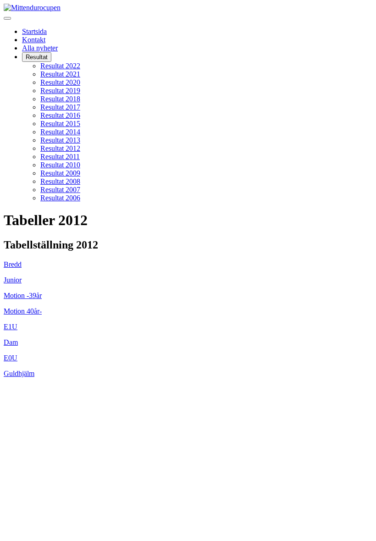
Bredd (13, 264)
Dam (11, 342)
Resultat (37, 57)
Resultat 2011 (60, 156)
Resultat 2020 (60, 82)
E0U (10, 358)
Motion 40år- (23, 311)
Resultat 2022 (60, 66)
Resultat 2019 (60, 90)
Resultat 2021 (60, 74)
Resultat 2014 (60, 132)
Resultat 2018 (60, 99)
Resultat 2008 (60, 181)
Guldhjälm (19, 373)
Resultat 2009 (60, 173)
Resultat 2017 (60, 107)
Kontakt (33, 40)
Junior (13, 280)
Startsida (34, 31)
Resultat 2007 (60, 189)
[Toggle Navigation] (7, 18)
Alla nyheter (40, 48)
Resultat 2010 (60, 165)
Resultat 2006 (60, 198)
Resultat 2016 (60, 115)
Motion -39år (23, 295)
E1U (10, 327)
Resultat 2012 (60, 148)
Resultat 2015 (60, 123)
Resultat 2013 (60, 140)
